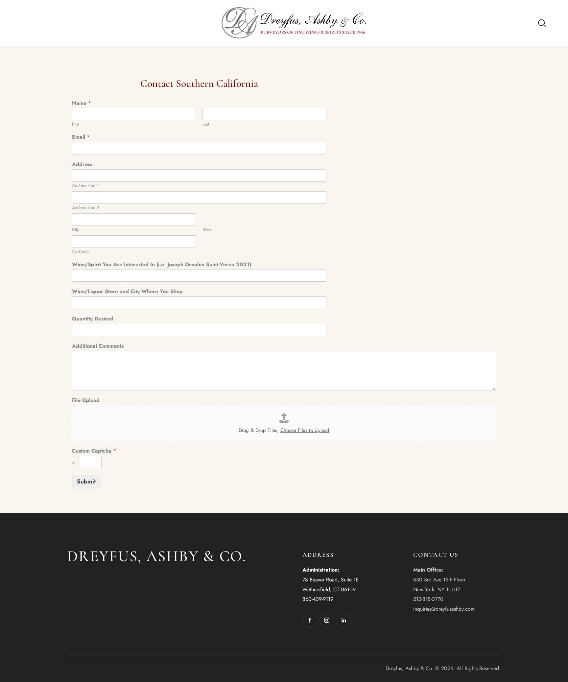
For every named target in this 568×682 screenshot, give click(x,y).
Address (82, 164)
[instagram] (327, 620)
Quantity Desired (92, 319)
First (75, 124)
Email (81, 137)
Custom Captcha (94, 451)
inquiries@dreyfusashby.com (444, 609)
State (206, 230)
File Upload (86, 400)
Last (205, 124)
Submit (86, 481)
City (75, 230)
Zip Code (80, 252)
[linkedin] (344, 620)
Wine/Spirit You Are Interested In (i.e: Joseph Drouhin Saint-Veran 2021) (161, 264)
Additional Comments (98, 346)
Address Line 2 (85, 208)
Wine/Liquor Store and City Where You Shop (127, 291)
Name (81, 103)
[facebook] (309, 620)
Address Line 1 (85, 186)
